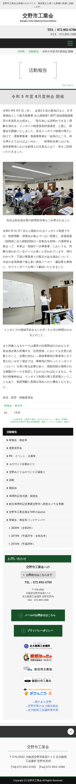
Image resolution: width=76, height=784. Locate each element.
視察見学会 (15, 448)
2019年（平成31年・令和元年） (29, 535)
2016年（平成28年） (23, 543)
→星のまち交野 (41, 701)
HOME (21, 51)
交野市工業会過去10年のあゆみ (27, 511)
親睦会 (13, 487)
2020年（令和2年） (22, 527)
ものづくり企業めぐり (22, 464)
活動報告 (33, 51)
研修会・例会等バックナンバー (27, 519)
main (65, 419)
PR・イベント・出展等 (22, 456)
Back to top (38, 731)
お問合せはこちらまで (39, 574)
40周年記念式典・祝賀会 (23, 495)
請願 (11, 479)
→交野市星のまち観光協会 (41, 706)
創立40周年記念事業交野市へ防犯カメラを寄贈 (36, 503)
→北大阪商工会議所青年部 (41, 710)
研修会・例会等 (13, 405)
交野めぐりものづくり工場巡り (27, 472)
